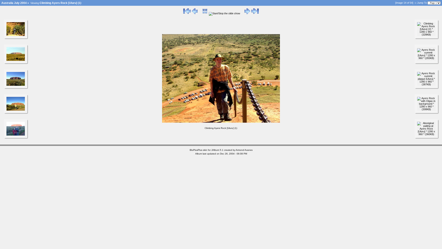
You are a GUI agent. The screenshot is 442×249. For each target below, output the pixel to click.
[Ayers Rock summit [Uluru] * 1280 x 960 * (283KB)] (426, 58)
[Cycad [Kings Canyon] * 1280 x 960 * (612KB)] (15, 35)
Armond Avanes (244, 150)
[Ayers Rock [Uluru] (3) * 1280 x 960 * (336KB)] (15, 109)
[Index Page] (205, 13)
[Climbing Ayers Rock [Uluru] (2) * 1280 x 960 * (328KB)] (426, 34)
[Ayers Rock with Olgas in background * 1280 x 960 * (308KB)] (426, 109)
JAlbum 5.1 (217, 150)
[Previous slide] (195, 13)
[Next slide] (247, 13)
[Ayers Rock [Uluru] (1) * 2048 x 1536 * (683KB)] (15, 60)
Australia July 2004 (14, 3)
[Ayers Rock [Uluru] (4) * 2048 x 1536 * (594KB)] (15, 134)
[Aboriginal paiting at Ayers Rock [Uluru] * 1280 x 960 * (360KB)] (426, 134)
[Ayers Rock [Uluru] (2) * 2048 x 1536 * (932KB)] (15, 84)
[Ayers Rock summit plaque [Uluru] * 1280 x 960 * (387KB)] (426, 84)
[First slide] (187, 13)
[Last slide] (255, 13)
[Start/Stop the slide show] (224, 13)
